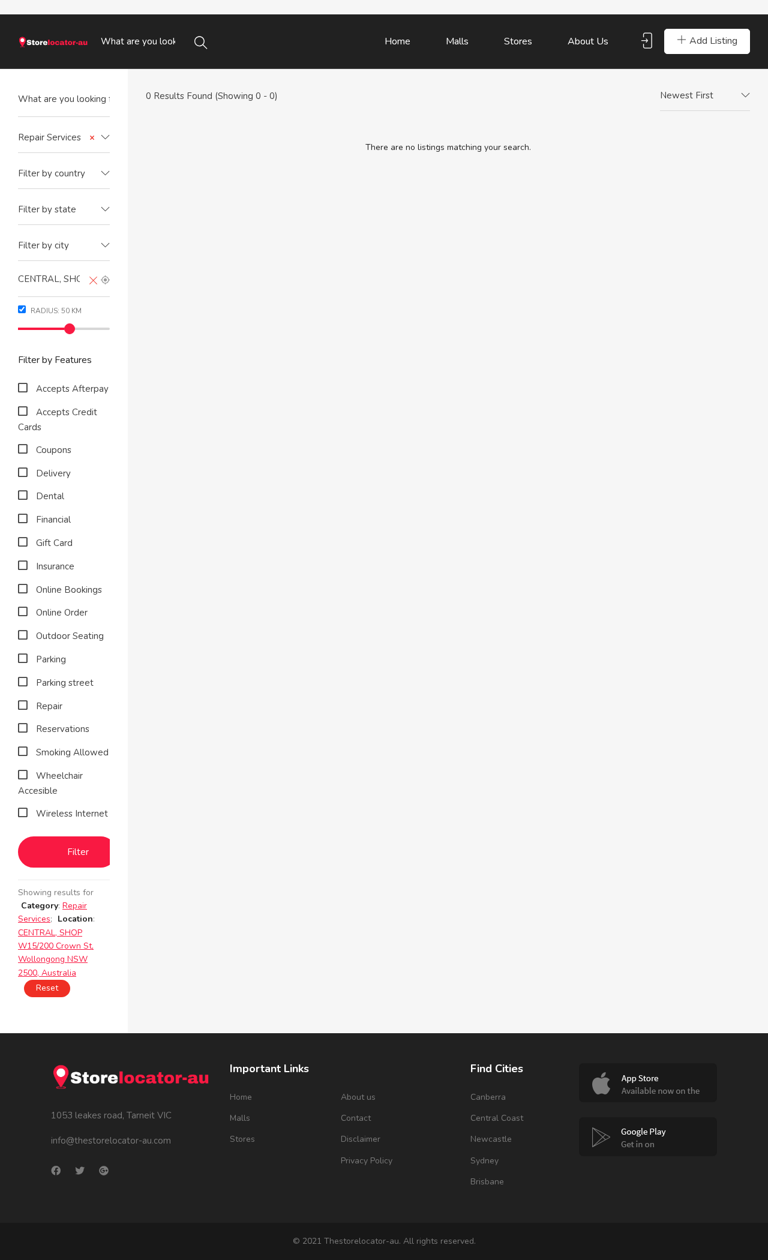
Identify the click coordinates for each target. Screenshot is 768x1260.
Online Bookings (69, 590)
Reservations (62, 729)
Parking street (65, 683)
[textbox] (64, 173)
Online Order (62, 613)
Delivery (53, 473)
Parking (51, 659)
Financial (53, 520)
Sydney (484, 1160)
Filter (78, 852)
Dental (50, 496)
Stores (518, 41)
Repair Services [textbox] (56, 137)
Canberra (488, 1097)
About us (588, 41)
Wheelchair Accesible (50, 783)
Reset (47, 988)
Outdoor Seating (70, 636)
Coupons (53, 450)
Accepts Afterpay (72, 389)
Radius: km (55, 311)
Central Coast (496, 1118)
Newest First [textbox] (686, 95)
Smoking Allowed (72, 752)
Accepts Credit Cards (57, 419)
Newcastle (491, 1139)
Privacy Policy (366, 1160)
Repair (49, 706)
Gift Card (54, 543)
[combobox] (64, 138)
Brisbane (487, 1181)
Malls (457, 41)
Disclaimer (360, 1139)
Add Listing (713, 40)
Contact (356, 1118)
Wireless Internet (72, 814)
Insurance (55, 566)
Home (397, 41)
